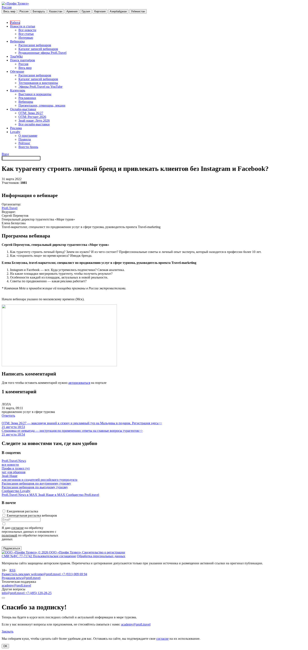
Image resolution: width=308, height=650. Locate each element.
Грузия (86, 11)
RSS (12, 570)
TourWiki (16, 56)
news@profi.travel (28, 578)
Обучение (17, 71)
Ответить (8, 415)
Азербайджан (118, 11)
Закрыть (7, 631)
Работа (15, 22)
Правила (24, 139)
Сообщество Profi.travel (82, 495)
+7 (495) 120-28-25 (38, 593)
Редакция (9, 578)
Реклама (16, 128)
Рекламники (27, 98)
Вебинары (17, 41)
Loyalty (15, 132)
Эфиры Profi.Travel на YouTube (40, 86)
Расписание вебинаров (34, 45)
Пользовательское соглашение (54, 556)
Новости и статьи (22, 26)
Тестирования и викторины (38, 83)
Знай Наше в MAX (52, 495)
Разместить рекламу (16, 574)
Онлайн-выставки (23, 109)
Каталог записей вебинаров (38, 49)
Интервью (25, 37)
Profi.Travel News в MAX (20, 495)
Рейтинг (24, 143)
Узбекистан (138, 11)
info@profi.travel (13, 593)
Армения (72, 11)
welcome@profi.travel (46, 574)
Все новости (27, 30)
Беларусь (39, 11)
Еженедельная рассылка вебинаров (32, 515)
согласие (17, 528)
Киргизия (100, 11)
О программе (27, 135)
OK (5, 646)
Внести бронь (28, 147)
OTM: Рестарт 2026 (32, 117)
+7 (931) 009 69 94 (74, 574)
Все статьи (26, 34)
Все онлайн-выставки (34, 124)
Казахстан (55, 11)
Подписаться (11, 548)
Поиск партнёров (22, 60)
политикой (9, 535)
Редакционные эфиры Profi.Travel (42, 52)
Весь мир (9, 11)
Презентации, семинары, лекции (41, 105)
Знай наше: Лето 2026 (34, 120)
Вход (5, 154)
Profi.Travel (9, 208)
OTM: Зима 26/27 (30, 113)
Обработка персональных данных (101, 556)
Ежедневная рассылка (22, 511)
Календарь (17, 90)
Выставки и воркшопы (34, 94)
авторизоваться (79, 382)
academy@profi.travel (16, 585)
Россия (7, 7)
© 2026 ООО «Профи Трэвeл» (60, 552)
